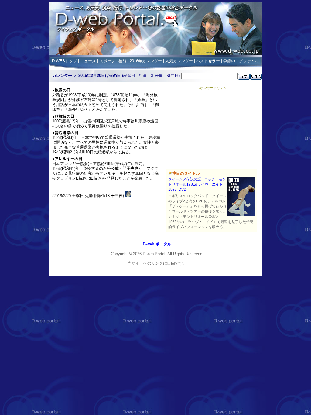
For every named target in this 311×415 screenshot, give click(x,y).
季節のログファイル (241, 61)
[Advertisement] (211, 128)
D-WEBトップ (64, 61)
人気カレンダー (179, 61)
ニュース (88, 61)
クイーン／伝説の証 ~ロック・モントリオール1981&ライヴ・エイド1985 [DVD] (197, 184)
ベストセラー (208, 61)
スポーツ (107, 61)
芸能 (122, 61)
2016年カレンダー (146, 61)
